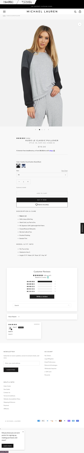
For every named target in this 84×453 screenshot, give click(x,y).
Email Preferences (50, 362)
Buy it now (42, 200)
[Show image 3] (44, 129)
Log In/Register (49, 359)
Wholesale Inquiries (50, 368)
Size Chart (64, 171)
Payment (6, 405)
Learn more (7, 446)
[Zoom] (79, 24)
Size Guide (7, 389)
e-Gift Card (48, 372)
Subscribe (11, 369)
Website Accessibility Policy (12, 399)
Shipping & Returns (9, 402)
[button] (20, 138)
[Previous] (35, 129)
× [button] (0, 429)
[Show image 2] (42, 129)
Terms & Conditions (9, 396)
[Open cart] (80, 11)
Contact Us (7, 392)
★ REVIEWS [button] (82, 228)
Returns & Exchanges (51, 365)
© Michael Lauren (13, 421)
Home (4, 16)
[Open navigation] (4, 11)
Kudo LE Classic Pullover (13, 16)
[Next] (48, 129)
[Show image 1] (39, 129)
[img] (12, 324)
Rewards (47, 375)
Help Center (7, 386)
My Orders (48, 356)
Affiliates (6, 409)
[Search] (75, 12)
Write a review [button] (42, 296)
